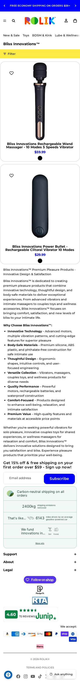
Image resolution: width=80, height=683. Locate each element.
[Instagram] (25, 676)
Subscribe (59, 478)
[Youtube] (32, 676)
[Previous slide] (4, 5)
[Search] (13, 20)
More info (39, 543)
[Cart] (75, 20)
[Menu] (4, 20)
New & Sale (11, 35)
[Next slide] (75, 5)
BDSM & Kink (42, 35)
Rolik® (45, 659)
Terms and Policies (40, 667)
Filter (12, 54)
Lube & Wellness (67, 35)
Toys (26, 35)
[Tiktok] (40, 676)
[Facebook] (18, 676)
